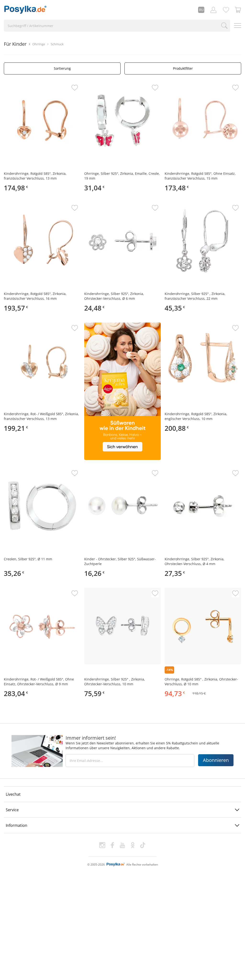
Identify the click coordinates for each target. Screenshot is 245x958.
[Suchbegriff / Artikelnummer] (224, 26)
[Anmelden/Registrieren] (213, 10)
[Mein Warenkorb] (238, 10)
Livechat (13, 794)
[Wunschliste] (226, 10)
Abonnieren (216, 760)
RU (201, 9)
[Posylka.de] (25, 10)
